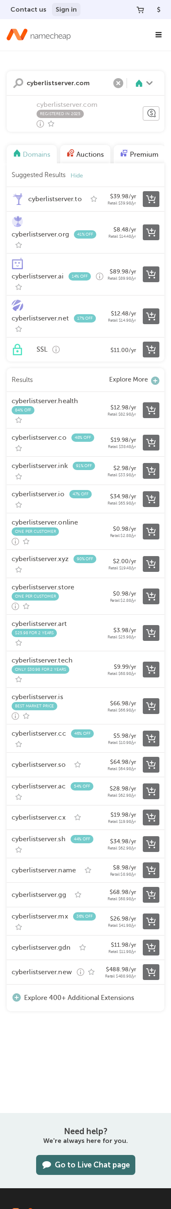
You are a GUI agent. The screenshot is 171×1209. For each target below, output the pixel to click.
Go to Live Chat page (92, 1165)
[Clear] (118, 83)
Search (18, 83)
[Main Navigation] (158, 35)
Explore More (128, 379)
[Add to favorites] (51, 124)
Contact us (28, 9)
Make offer (151, 113)
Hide (77, 175)
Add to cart (151, 199)
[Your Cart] (140, 9)
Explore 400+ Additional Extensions (79, 998)
